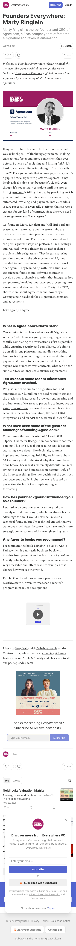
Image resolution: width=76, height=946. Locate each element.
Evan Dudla (55, 268)
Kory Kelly (22, 648)
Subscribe (55, 5)
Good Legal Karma (54, 653)
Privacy (35, 921)
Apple (26, 658)
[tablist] (12, 780)
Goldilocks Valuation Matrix (23, 790)
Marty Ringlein (30, 224)
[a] (38, 614)
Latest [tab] (16, 780)
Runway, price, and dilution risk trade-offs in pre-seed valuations (28, 796)
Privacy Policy (38, 898)
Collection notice (60, 921)
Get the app (55, 929)
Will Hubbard (55, 224)
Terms (45, 921)
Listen (68, 46)
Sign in (68, 5)
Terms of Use (55, 890)
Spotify (38, 658)
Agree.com (16, 192)
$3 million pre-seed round (41, 394)
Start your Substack (29, 929)
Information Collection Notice (44, 894)
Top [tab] (7, 780)
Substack (20, 938)
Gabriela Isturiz (46, 648)
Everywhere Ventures (28, 73)
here (29, 663)
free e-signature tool (45, 389)
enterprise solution (15, 408)
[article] (38, 799)
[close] (66, 820)
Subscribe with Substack (40, 883)
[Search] (69, 780)
